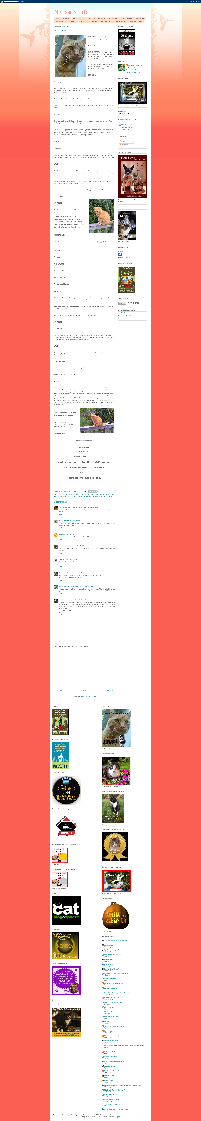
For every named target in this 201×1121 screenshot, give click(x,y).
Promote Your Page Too (124, 257)
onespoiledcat (108, 964)
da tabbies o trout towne (67, 573)
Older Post (110, 690)
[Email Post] (84, 491)
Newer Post (58, 690)
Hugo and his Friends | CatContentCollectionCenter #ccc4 (123, 1085)
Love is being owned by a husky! (115, 1061)
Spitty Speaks (108, 1031)
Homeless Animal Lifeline (126, 316)
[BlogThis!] (91, 491)
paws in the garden (120, 21)
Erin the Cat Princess (66, 600)
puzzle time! (87, 18)
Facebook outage (99, 494)
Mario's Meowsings (110, 1056)
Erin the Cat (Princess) (111, 969)
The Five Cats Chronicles (112, 1104)
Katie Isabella (108, 959)
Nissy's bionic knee (126, 18)
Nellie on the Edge (110, 1066)
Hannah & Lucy (109, 1075)
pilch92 (61, 534)
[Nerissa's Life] (120, 255)
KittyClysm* (108, 1012)
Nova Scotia (98, 496)
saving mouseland (99, 18)
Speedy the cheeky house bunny (114, 1026)
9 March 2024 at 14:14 (90, 586)
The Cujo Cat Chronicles (112, 1071)
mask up (56, 496)
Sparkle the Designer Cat (112, 950)
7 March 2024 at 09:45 (82, 573)
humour (112, 494)
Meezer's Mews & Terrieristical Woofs (71, 586)
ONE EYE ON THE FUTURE (113, 1002)
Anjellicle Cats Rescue (125, 313)
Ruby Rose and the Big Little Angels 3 (71, 507)
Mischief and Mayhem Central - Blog (116, 1109)
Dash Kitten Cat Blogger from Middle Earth (118, 993)
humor (107, 494)
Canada (65, 494)
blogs (60, 494)
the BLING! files (113, 18)
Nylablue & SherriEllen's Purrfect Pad (116, 974)
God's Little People (124, 319)
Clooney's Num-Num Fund (112, 1036)
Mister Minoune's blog (111, 1099)
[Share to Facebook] (94, 491)
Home (57, 18)
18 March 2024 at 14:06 (80, 600)
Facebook (90, 494)
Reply (60, 514)
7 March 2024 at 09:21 (75, 559)
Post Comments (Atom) (88, 697)
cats (74, 494)
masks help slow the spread (68, 496)
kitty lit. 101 (76, 18)
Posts (123, 141)
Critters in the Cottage (111, 1040)
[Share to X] (92, 491)
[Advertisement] (84, 669)
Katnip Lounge (109, 1080)
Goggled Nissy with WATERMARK (127, 128)
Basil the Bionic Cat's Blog (113, 954)
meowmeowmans (64, 546)
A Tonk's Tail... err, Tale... (112, 997)
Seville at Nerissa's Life (135, 65)
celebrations (59, 21)
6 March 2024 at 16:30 (91, 507)
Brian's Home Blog (65, 520)
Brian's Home (108, 945)
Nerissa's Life (71, 11)
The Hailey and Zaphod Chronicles (115, 940)
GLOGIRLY (107, 1021)
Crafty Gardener (109, 1007)
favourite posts (140, 18)
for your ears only (72, 21)
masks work (81, 496)
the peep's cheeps (106, 21)
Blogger (117, 1117)
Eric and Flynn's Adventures (113, 983)
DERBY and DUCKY (110, 988)
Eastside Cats (63, 559)
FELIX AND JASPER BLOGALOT (114, 1090)
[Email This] (89, 491)
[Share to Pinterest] (96, 491)
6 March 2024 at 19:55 (78, 520)
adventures (66, 18)
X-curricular (83, 21)
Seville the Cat (107, 496)
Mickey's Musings (110, 978)
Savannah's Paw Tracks (111, 1016)
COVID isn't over (81, 494)
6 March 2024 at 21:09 (71, 534)
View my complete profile (133, 72)
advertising (94, 21)
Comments (124, 145)
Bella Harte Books (110, 1052)
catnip (70, 494)
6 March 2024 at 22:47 (77, 546)
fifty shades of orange (136, 21)
